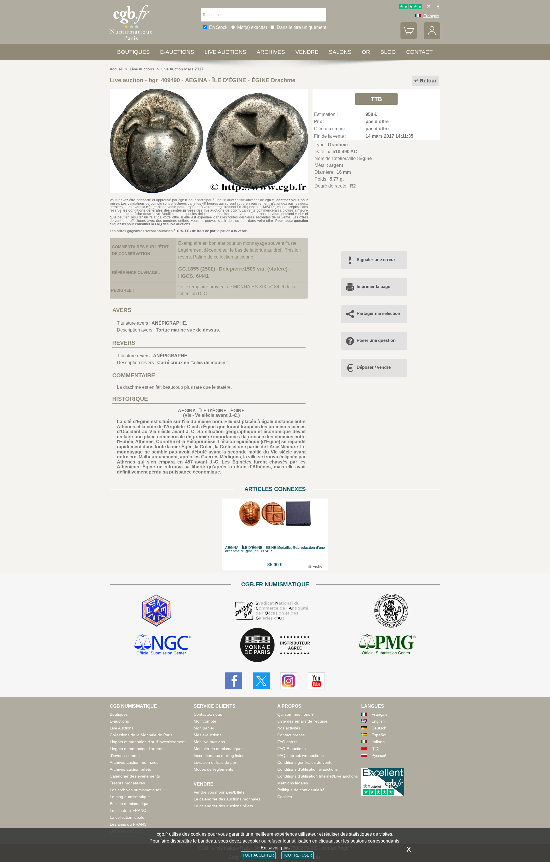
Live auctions (225, 52)
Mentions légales (292, 783)
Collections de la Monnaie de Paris (141, 735)
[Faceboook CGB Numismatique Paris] (233, 680)
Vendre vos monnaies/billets (219, 792)
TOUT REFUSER (297, 855)
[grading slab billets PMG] (387, 645)
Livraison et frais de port (215, 762)
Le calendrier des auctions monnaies (227, 799)
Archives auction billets (130, 769)
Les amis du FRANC (128, 824)
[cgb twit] (427, 7)
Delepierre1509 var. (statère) (253, 269)
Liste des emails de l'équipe (302, 721)
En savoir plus (275, 847)
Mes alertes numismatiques (218, 748)
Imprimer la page (373, 286)
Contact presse (291, 735)
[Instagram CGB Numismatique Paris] (288, 680)
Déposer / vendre (374, 367)
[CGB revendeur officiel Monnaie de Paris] (275, 645)
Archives (271, 52)
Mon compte (205, 721)
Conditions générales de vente (305, 762)
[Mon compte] (432, 37)
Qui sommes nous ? (295, 714)
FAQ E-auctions (291, 748)
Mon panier (204, 728)
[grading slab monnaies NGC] (162, 645)
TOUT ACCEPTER (258, 855)
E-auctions (177, 52)
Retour (428, 81)
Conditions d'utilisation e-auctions (307, 769)
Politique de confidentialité (301, 790)
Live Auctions (121, 728)
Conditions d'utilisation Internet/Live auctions (317, 776)
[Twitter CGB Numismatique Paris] (261, 680)
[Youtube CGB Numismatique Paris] (316, 680)
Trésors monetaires (127, 783)
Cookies (284, 796)
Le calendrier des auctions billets (223, 806)
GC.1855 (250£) (196, 269)
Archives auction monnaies (134, 762)
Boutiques (133, 52)
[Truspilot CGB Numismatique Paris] (410, 7)
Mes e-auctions (207, 735)
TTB (376, 99)
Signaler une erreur (376, 259)
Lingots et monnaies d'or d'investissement (148, 741)
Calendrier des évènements (135, 776)
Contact (419, 52)
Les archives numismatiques (135, 790)
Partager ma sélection (378, 313)
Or (366, 52)
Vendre (307, 52)
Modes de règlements (213, 769)
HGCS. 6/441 (193, 276)
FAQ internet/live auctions (300, 755)
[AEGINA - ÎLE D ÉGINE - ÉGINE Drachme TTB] (209, 191)
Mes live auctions (209, 741)
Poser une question (376, 340)
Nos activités (288, 728)
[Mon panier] (408, 37)
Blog (388, 52)
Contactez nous (208, 714)
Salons (340, 52)
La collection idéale (127, 817)
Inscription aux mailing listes (219, 755)
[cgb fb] (436, 7)
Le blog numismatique (130, 796)
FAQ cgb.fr (287, 741)
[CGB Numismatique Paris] (131, 41)
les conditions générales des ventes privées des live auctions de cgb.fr (181, 210)
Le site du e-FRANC (128, 810)
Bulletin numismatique (130, 803)
